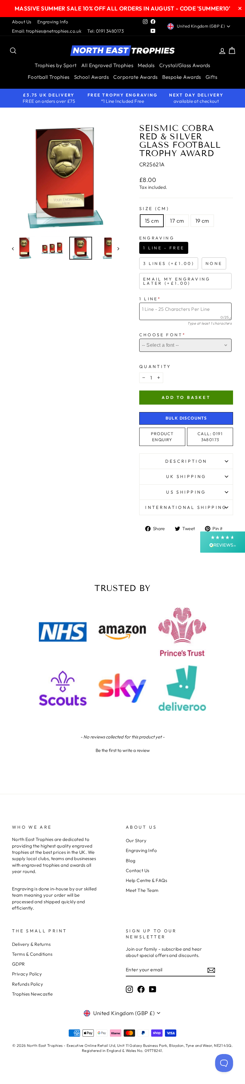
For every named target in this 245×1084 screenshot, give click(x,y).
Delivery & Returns (31, 944)
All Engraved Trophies (107, 65)
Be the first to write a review (123, 750)
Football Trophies (49, 77)
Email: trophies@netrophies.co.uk (46, 31)
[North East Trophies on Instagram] (129, 989)
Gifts (211, 77)
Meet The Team (142, 890)
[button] (122, 749)
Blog (131, 860)
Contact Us (137, 870)
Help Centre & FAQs (146, 880)
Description (186, 461)
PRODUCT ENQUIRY (162, 436)
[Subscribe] (211, 970)
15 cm (152, 220)
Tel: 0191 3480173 (105, 31)
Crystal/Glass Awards (184, 65)
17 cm (177, 220)
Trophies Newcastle (32, 994)
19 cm (202, 220)
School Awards (91, 77)
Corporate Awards (135, 77)
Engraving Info (52, 22)
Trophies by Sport (56, 65)
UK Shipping (186, 476)
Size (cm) (154, 208)
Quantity (155, 366)
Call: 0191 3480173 (210, 436)
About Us (21, 22)
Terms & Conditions (32, 954)
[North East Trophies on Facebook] (141, 989)
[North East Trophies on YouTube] (152, 989)
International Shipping (186, 507)
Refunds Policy (27, 984)
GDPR (18, 964)
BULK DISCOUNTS (186, 418)
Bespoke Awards (181, 77)
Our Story (136, 840)
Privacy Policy (27, 974)
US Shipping (186, 492)
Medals (146, 65)
